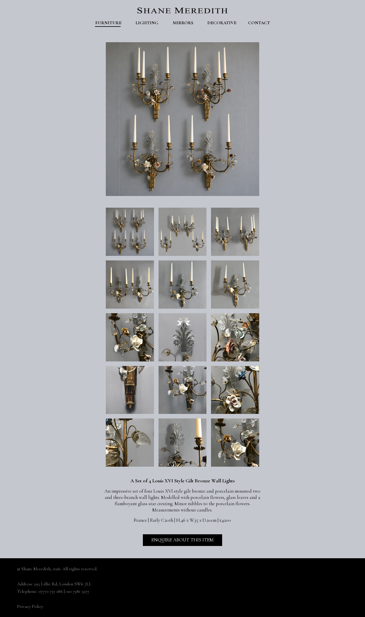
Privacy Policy (30, 606)
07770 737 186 (50, 591)
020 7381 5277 (77, 591)
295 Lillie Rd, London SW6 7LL (63, 584)
